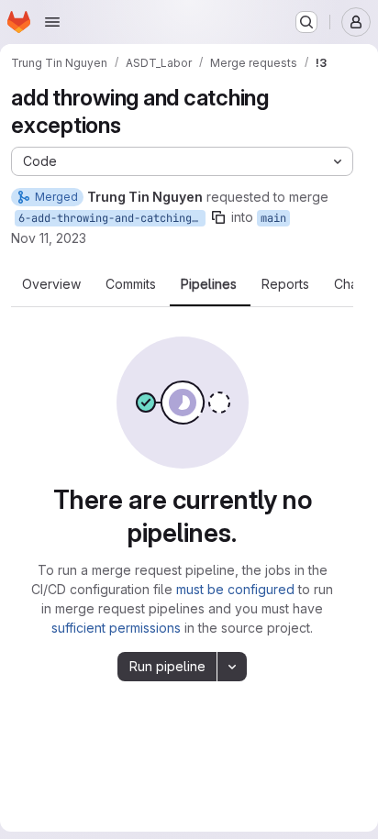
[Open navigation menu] (52, 22)
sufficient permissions (116, 627)
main (273, 218)
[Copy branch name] (218, 217)
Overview (51, 284)
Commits (131, 284)
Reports (285, 284)
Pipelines (209, 284)
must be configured (235, 589)
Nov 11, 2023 (48, 238)
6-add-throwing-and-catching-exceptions (112, 218)
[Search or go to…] (306, 22)
